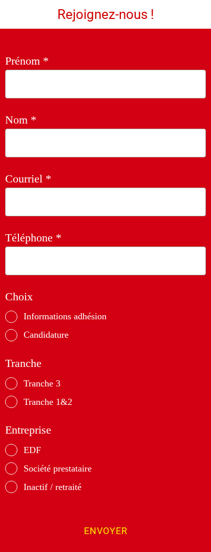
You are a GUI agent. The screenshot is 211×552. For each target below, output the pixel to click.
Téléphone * (33, 237)
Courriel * (28, 178)
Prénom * (27, 60)
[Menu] (14, 14)
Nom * (20, 119)
